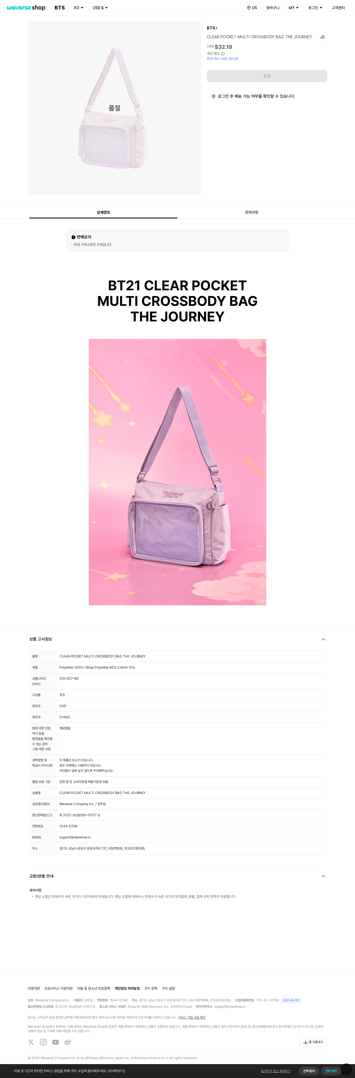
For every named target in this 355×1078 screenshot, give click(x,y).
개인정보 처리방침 (127, 988)
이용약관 (34, 988)
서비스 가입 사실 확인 (192, 1017)
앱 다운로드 (316, 1042)
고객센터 (338, 8)
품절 (267, 76)
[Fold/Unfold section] (177, 639)
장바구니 (273, 8)
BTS (211, 28)
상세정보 (103, 212)
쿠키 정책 (150, 988)
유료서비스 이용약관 (58, 988)
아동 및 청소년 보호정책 (93, 988)
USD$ (98, 8)
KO (76, 8)
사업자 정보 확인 (291, 1000)
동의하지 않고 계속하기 (275, 1071)
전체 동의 (331, 1071)
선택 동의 (309, 1071)
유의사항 (251, 212)
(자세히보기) (116, 1071)
